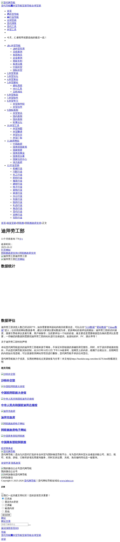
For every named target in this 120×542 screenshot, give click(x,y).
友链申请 (6, 463)
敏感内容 (9, 508)
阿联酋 (20, 223)
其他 (7, 511)
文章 (8, 521)
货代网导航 (30, 480)
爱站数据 (101, 327)
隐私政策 (15, 463)
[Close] (2, 493)
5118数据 (90, 327)
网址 (3, 521)
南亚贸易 (11, 223)
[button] (3, 518)
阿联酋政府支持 (33, 223)
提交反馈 (6, 515)
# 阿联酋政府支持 (27, 253)
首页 (3, 223)
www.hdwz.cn (66, 480)
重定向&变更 (11, 502)
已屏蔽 (8, 505)
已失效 (8, 498)
